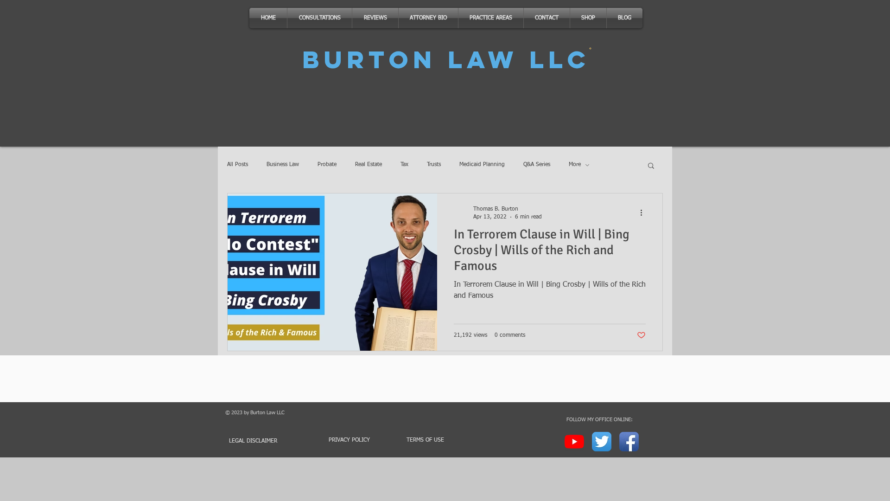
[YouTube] (574, 441)
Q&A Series (536, 164)
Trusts (434, 164)
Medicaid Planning (482, 164)
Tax (404, 164)
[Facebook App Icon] (629, 441)
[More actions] (644, 212)
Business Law (283, 164)
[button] (651, 166)
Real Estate (368, 164)
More (575, 164)
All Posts (237, 164)
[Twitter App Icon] (601, 441)
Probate (327, 164)
